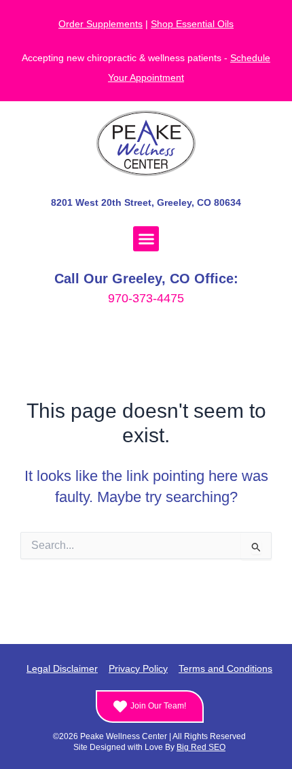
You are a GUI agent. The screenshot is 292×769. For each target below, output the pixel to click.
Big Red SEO (201, 747)
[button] (146, 239)
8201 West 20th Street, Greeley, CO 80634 (146, 202)
